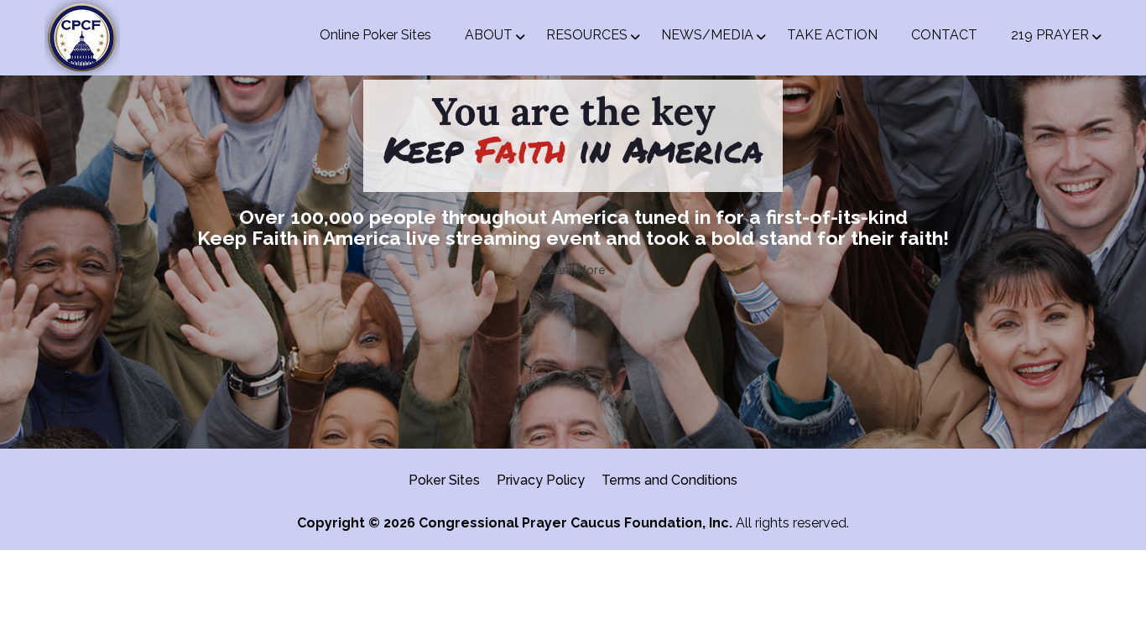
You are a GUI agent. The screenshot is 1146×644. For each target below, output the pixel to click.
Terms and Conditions (669, 480)
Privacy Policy (541, 480)
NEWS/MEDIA (707, 35)
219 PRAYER (1050, 35)
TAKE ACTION (832, 35)
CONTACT (944, 35)
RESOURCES (587, 35)
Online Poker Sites (375, 35)
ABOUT (489, 35)
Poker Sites (444, 480)
